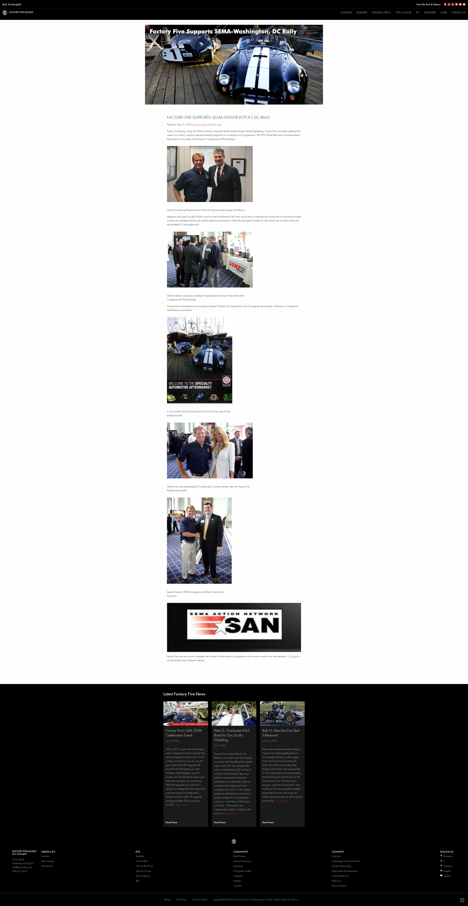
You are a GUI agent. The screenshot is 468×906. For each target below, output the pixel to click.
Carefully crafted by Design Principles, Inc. (282, 899)
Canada (45, 856)
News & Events (339, 885)
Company (338, 851)
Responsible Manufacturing (345, 871)
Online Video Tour (340, 875)
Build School (239, 856)
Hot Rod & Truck (381, 12)
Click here (292, 656)
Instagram (238, 875)
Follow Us (446, 851)
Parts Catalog (47, 861)
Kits (138, 851)
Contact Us (459, 12)
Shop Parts (430, 12)
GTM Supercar (143, 875)
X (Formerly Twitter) (242, 871)
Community (240, 851)
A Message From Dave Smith (346, 861)
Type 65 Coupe (403, 12)
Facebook (238, 866)
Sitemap (167, 899)
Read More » (182, 804)
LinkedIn (237, 880)
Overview (336, 856)
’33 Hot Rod (142, 861)
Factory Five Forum (242, 861)
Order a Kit (48, 851)
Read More (171, 822)
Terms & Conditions (200, 899)
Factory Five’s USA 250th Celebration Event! (184, 732)
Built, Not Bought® (11, 4)
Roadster (362, 12)
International (47, 866)
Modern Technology (341, 866)
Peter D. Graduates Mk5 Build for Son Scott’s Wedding (232, 735)
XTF (417, 12)
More (443, 12)
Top (462, 900)
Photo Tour (336, 880)
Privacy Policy (181, 899)
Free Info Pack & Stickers (428, 4)
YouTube (237, 885)
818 (137, 880)
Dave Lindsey (200, 124)
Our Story (346, 12)
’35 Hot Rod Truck (144, 866)
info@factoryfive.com (22, 867)
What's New (216, 124)
